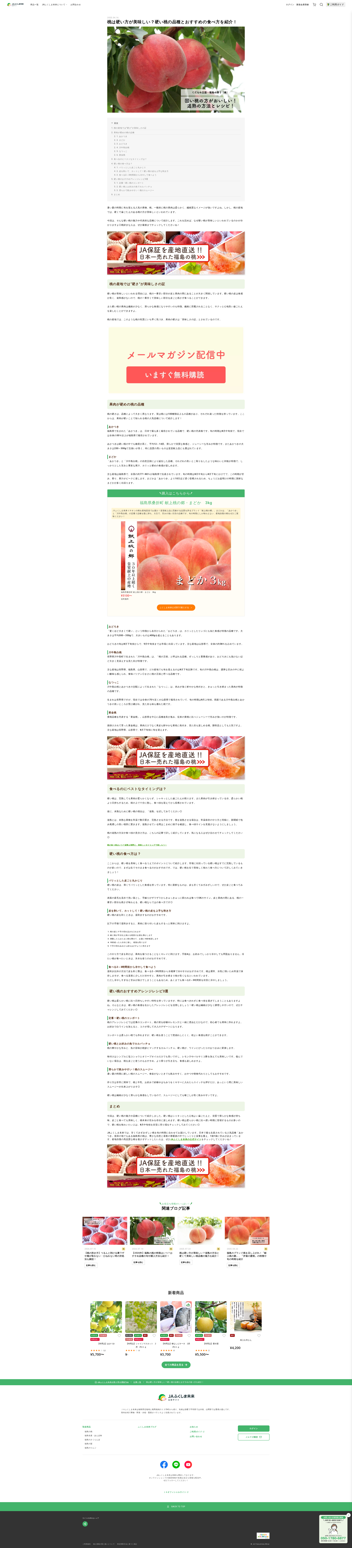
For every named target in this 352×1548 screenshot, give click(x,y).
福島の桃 (88, 1432)
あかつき (120, 136)
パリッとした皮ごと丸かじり (130, 167)
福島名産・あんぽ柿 (93, 1436)
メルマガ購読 (252, 1437)
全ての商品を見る (174, 1364)
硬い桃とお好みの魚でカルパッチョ (133, 187)
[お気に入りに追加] (119, 1335)
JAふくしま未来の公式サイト (185, 1139)
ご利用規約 (86, 1544)
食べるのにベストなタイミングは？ (129, 159)
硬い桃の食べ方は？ (121, 164)
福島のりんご (90, 1448)
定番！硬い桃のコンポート (129, 183)
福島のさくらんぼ (92, 1440)
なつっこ (120, 151)
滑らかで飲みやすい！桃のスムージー (134, 190)
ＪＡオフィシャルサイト (174, 1492)
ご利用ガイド (337, 4)
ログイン (290, 4)
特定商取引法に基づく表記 (127, 1544)
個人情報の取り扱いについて (104, 1544)
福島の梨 (88, 1444)
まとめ (115, 194)
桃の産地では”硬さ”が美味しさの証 (128, 128)
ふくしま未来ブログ (147, 1427)
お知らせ (194, 1427)
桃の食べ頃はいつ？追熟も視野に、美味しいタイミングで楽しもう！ (137, 845)
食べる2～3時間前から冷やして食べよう (135, 175)
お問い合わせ (196, 1436)
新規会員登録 (302, 4)
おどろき (120, 144)
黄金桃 (119, 155)
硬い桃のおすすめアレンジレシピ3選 (129, 179)
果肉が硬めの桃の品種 (122, 132)
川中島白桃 (121, 147)
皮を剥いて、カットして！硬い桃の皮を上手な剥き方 (141, 171)
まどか (119, 140)
